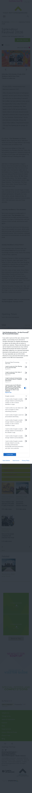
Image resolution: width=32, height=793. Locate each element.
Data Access (16, 460)
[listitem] (16, 363)
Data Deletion (6, 460)
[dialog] (16, 396)
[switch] (25, 367)
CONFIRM (10, 454)
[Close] (28, 332)
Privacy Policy (25, 460)
